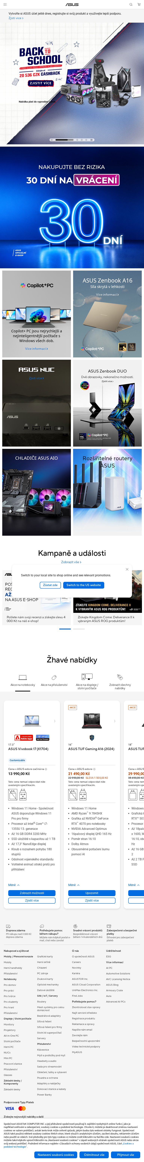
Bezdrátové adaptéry (49, 1015)
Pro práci (9, 990)
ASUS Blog (112, 984)
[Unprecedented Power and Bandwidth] (36, 403)
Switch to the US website (84, 585)
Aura (108, 996)
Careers (76, 962)
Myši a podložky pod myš (51, 1055)
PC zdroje (42, 973)
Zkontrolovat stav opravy (86, 1007)
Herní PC (9, 1047)
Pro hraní (9, 1007)
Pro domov (10, 985)
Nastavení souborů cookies (56, 1155)
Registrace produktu (83, 1018)
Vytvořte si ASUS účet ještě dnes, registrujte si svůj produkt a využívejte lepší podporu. (65, 16)
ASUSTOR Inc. (80, 979)
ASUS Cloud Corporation (86, 984)
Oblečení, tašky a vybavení (52, 1072)
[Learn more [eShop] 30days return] (72, 267)
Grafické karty (45, 956)
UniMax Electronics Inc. (85, 990)
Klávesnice (43, 1049)
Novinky (76, 967)
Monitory (9, 1024)
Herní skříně (43, 962)
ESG (108, 956)
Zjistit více (32, 900)
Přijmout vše (125, 1155)
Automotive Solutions (118, 973)
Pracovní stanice (13, 1063)
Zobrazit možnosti (32, 893)
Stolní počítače (12, 1041)
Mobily (7, 962)
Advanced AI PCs (115, 1001)
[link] (72, 4)
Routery (41, 1001)
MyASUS (77, 1052)
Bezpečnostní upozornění (86, 1041)
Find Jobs (77, 995)
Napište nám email (82, 1029)
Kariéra (76, 973)
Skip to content (4, 11)
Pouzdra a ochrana (47, 1077)
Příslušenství (10, 973)
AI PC (109, 968)
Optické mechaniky (48, 984)
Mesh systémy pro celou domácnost (50, 1009)
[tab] (51, 139)
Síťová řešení (44, 1021)
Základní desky (12, 1089)
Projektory (10, 1030)
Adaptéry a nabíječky (49, 1083)
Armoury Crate (114, 990)
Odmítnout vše (94, 1155)
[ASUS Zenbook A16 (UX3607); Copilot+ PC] (107, 314)
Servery (41, 1038)
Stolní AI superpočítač (49, 1032)
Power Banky (44, 1094)
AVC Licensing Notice (118, 979)
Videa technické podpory (86, 1046)
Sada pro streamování (49, 1066)
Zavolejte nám (80, 1035)
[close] (127, 569)
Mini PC (8, 1058)
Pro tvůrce (9, 996)
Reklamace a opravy (83, 1024)
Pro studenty (11, 1001)
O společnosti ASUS (83, 956)
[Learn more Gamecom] (72, 143)
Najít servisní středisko (84, 1012)
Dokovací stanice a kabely (51, 1089)
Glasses (8, 1075)
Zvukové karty (45, 979)
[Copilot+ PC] (36, 314)
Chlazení (42, 967)
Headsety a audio (46, 1061)
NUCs (7, 1052)
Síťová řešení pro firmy (49, 1027)
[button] (5, 4)
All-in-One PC (11, 1035)
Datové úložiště (45, 990)
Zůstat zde (50, 585)
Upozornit (92, 893)
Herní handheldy (13, 968)
